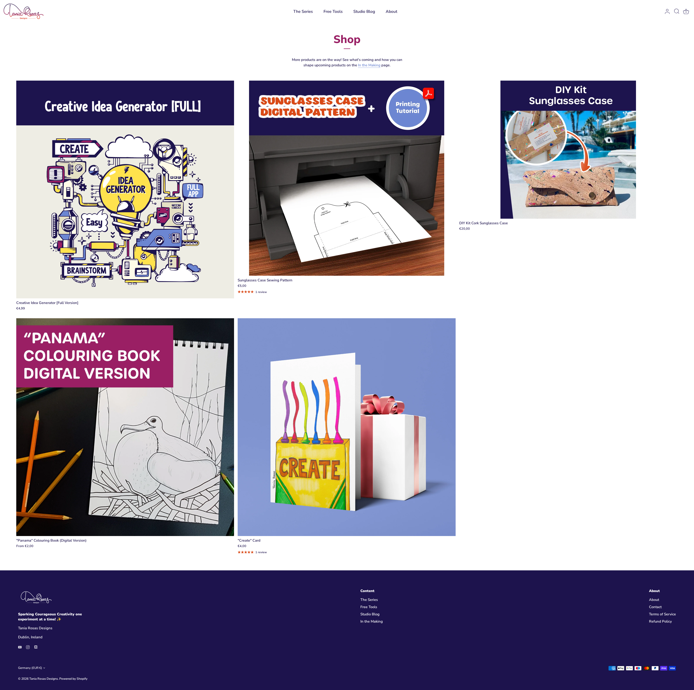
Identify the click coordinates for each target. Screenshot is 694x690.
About (391, 11)
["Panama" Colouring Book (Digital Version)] (125, 427)
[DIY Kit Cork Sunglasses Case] (568, 150)
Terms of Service (662, 614)
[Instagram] (28, 646)
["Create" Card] (346, 427)
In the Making (369, 65)
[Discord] (36, 646)
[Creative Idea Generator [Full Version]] (125, 189)
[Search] (677, 12)
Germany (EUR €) (30, 668)
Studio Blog (364, 11)
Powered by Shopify (73, 679)
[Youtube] (20, 646)
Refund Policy (660, 621)
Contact (655, 607)
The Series (303, 11)
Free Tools (333, 11)
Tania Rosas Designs (43, 679)
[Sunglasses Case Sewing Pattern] (346, 178)
